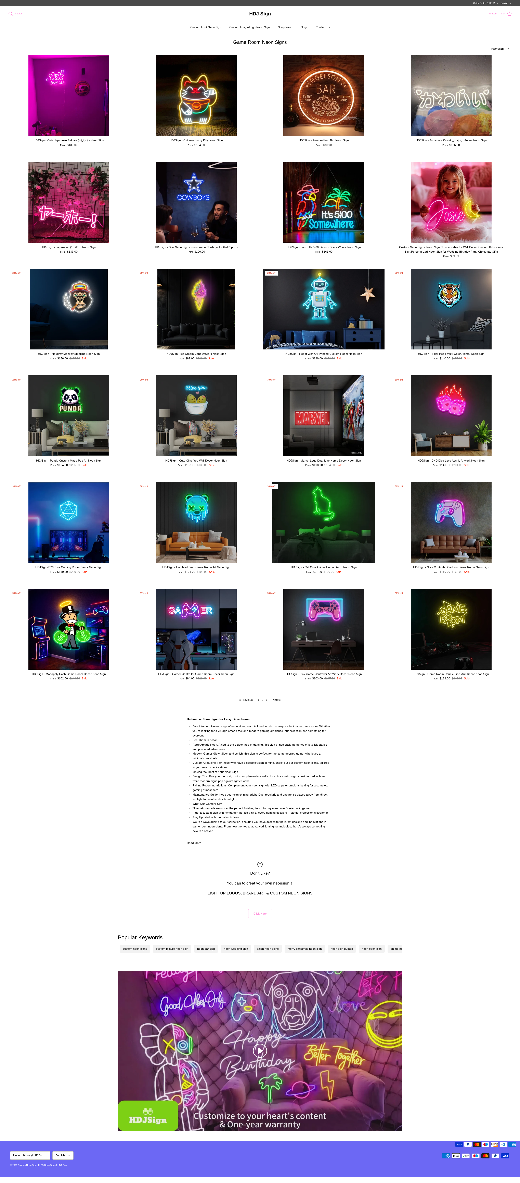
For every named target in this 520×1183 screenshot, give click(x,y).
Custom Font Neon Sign (205, 27)
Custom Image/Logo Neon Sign (249, 27)
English (504, 3)
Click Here (260, 913)
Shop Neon (285, 27)
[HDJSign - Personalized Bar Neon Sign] (324, 95)
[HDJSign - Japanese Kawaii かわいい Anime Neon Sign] (451, 95)
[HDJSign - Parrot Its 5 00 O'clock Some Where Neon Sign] (324, 202)
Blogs (304, 27)
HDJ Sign (62, 1165)
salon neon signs (268, 948)
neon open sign (372, 948)
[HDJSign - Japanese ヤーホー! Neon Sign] (69, 202)
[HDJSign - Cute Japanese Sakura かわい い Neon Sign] (69, 95)
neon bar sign (206, 948)
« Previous (246, 699)
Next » (277, 699)
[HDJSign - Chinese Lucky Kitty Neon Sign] (196, 95)
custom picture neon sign (172, 948)
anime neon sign (401, 948)
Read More (194, 843)
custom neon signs (135, 948)
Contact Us (323, 27)
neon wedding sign (236, 948)
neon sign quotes (342, 948)
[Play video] (260, 1051)
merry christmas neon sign (305, 948)
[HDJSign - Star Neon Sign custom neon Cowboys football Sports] (196, 202)
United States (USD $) (484, 3)
